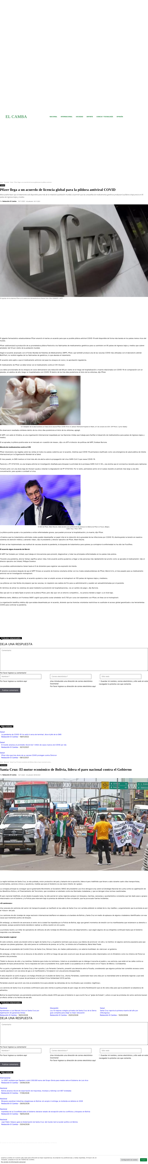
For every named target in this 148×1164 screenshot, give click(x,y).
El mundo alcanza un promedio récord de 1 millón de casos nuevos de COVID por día (33, 745)
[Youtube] (22, 1149)
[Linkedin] (21, 304)
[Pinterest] (11, 304)
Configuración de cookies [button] (129, 1160)
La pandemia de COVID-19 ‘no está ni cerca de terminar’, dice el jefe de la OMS (31, 734)
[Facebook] (2, 304)
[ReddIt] (25, 304)
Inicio (1, 182)
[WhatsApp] (16, 304)
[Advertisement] (74, 136)
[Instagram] (2, 1149)
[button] (145, 116)
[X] (7, 304)
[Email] (30, 304)
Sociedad (6, 182)
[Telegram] (34, 304)
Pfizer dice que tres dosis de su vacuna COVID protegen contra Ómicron (29, 755)
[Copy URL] (39, 304)
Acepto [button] (143, 1160)
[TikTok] (12, 1149)
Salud (11, 182)
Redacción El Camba (9, 201)
